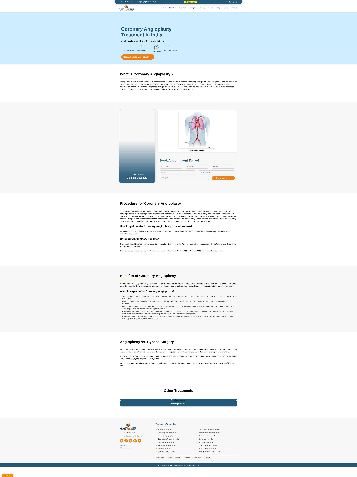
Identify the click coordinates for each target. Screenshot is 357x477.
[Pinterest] (236, 1)
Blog (218, 8)
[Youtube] (139, 441)
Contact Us (234, 8)
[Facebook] (226, 1)
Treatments (182, 8)
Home (164, 8)
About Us (172, 8)
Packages (192, 8)
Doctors (211, 8)
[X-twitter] (229, 1)
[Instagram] (233, 1)
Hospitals (202, 8)
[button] (120, 401)
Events (225, 8)
